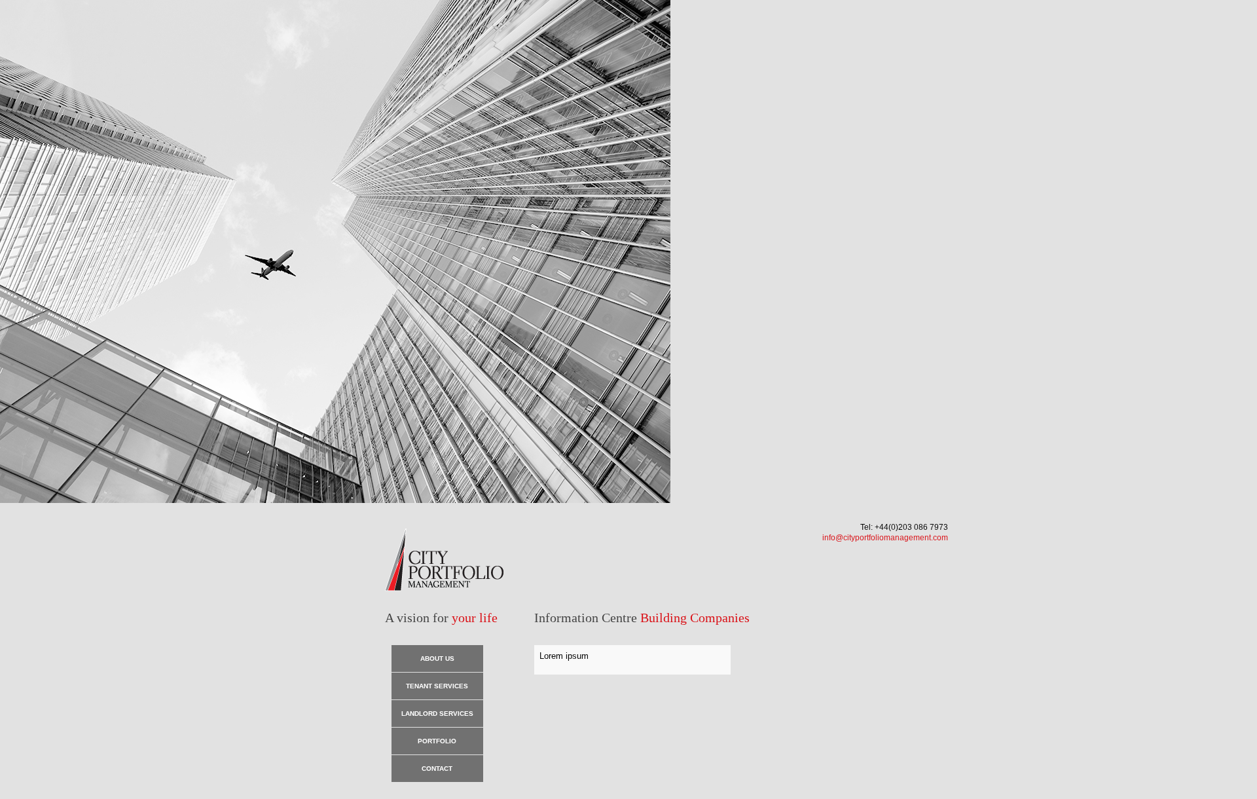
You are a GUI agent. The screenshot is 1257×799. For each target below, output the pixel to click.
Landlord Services (437, 713)
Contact (437, 768)
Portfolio (437, 741)
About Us (437, 658)
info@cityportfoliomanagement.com (885, 537)
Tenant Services (437, 686)
